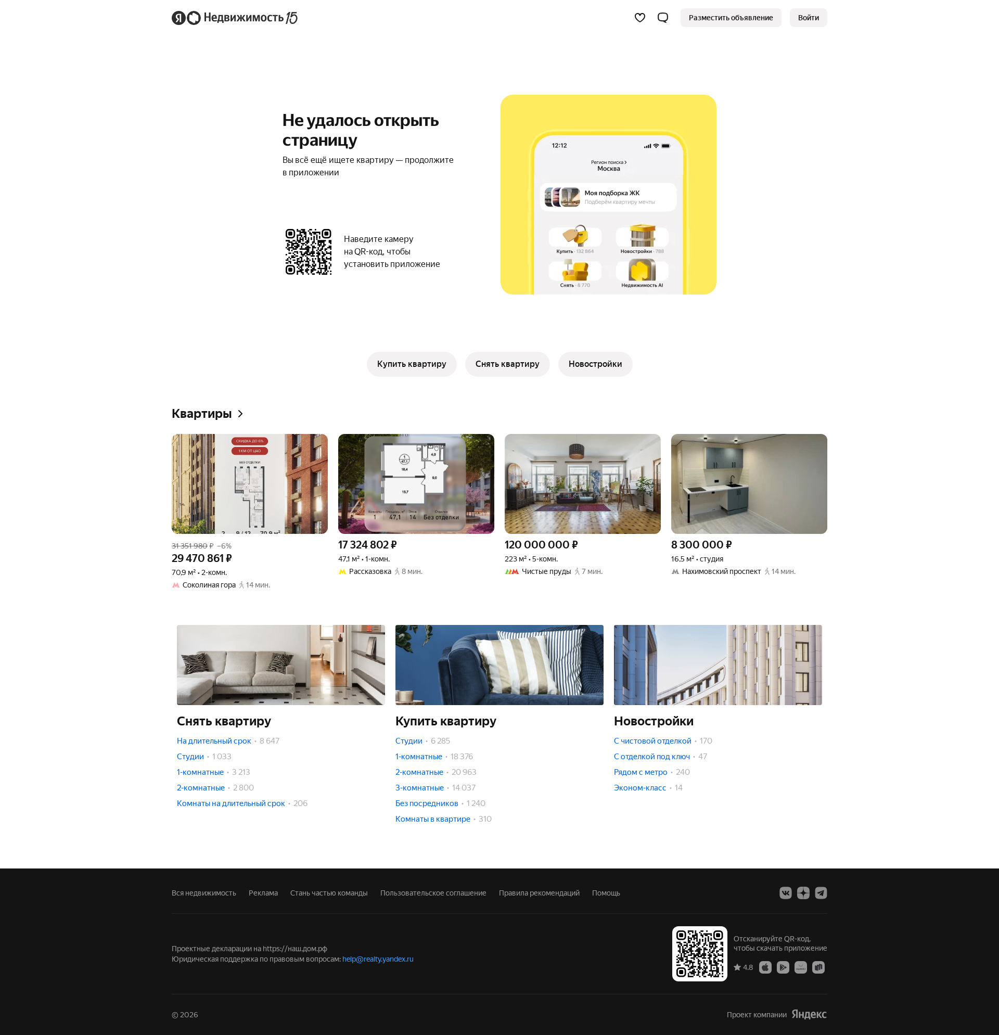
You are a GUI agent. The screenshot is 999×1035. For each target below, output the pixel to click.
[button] (663, 17)
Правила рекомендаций (539, 893)
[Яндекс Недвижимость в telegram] (821, 893)
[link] (808, 17)
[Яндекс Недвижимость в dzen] (803, 893)
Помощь (606, 893)
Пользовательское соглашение (433, 893)
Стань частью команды (329, 893)
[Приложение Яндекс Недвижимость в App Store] (765, 967)
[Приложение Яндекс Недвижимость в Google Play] (783, 967)
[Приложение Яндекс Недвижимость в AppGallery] (801, 967)
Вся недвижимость (204, 893)
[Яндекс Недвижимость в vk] (785, 893)
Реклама (263, 893)
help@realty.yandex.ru (378, 959)
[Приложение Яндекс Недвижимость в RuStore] (818, 967)
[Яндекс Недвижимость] (235, 17)
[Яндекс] (809, 1014)
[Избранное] (640, 17)
